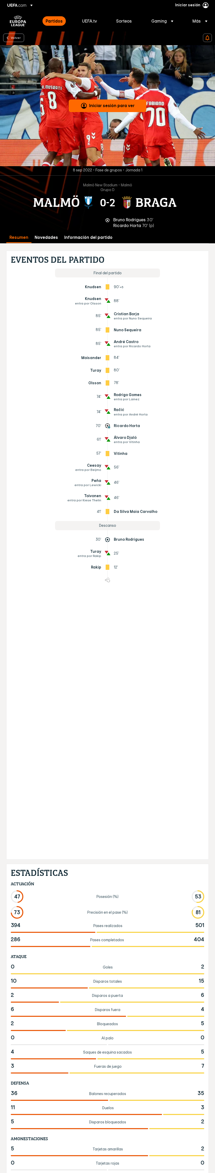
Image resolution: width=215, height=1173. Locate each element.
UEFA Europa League (18, 21)
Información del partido (88, 237)
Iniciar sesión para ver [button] (112, 105)
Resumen (18, 237)
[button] (162, 21)
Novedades (46, 237)
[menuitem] (57, 21)
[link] (54, 21)
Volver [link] (16, 37)
